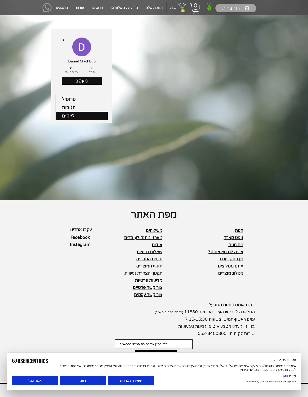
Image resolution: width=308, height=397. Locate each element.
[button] (196, 8)
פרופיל (69, 99)
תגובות (69, 107)
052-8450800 (212, 333)
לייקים (68, 116)
